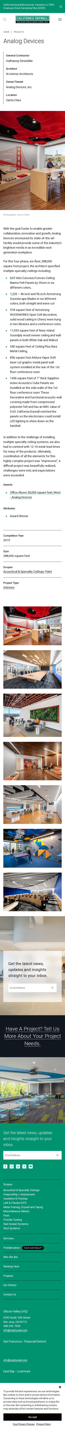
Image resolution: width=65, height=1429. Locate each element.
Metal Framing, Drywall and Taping (23, 1207)
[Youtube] (31, 1166)
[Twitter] (24, 1166)
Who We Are (10, 1257)
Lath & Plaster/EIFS (14, 1202)
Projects (19, 32)
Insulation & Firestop (15, 1198)
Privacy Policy (43, 1424)
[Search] (5, 19)
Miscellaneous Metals (16, 1211)
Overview (8, 153)
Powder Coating (12, 1219)
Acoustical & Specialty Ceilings (23, 571)
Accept (32, 1417)
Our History (9, 1285)
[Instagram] (12, 1166)
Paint (48, 571)
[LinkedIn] (18, 1166)
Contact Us (9, 165)
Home (6, 32)
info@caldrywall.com (15, 1330)
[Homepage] (33, 19)
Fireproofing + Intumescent (19, 1194)
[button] (60, 1387)
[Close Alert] (60, 6)
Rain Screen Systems (15, 1224)
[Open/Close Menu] (60, 19)
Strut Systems (11, 1228)
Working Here (11, 1266)
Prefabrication (11, 1247)
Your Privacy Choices (24, 1424)
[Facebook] (5, 1166)
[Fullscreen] (32, 625)
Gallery (7, 159)
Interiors (8, 587)
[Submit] (52, 988)
